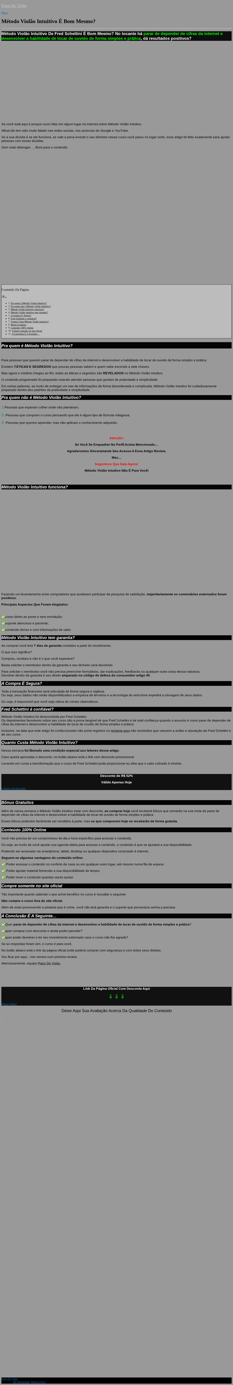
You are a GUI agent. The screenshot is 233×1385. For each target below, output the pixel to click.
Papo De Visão (14, 5)
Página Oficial (9, 1004)
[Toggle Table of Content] (4, 297)
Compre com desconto (13, 788)
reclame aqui (120, 730)
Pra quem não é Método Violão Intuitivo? (31, 306)
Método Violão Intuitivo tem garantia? (29, 312)
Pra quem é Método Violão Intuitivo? (29, 303)
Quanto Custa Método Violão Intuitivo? (30, 321)
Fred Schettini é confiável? (24, 318)
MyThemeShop (21, 1382)
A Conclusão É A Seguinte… (26, 334)
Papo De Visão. (49, 963)
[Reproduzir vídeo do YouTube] (116, 217)
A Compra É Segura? (21, 315)
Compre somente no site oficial (27, 331)
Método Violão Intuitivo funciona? (27, 309)
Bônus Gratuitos (18, 324)
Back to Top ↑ (39, 1382)
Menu (4, 12)
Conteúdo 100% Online (22, 327)
